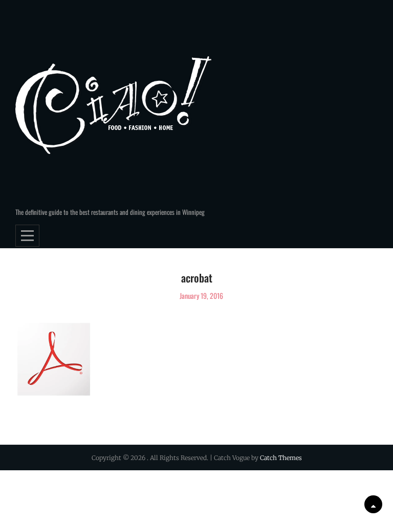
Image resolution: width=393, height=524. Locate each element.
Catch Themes (281, 458)
